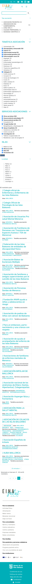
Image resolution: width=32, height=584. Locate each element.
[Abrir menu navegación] (26, 7)
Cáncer (5, 320)
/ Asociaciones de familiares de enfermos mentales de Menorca (15, 358)
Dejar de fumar (7, 519)
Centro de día (7, 267)
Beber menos (7, 513)
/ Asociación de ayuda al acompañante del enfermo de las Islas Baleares (16, 341)
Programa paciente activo (11, 547)
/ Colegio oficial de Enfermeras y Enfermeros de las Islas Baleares (15, 192)
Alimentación (7, 511)
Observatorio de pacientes (11, 545)
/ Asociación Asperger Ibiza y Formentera (16, 397)
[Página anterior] (10, 478)
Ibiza (7, 402)
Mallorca (9, 198)
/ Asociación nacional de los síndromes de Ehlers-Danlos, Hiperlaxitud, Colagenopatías (15, 385)
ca (14, 2)
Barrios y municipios (9, 524)
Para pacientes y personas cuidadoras (15, 542)
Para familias (7, 539)
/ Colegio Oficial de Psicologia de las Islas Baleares (12, 205)
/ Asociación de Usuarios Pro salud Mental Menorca (15, 217)
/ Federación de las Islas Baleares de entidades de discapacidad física (14, 246)
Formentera (19, 428)
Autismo (5, 240)
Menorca (9, 222)
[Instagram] (25, 2)
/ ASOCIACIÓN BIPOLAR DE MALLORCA (15, 372)
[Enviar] (28, 13)
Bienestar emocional (9, 516)
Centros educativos (9, 527)
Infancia (5, 334)
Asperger (5, 403)
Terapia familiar (19, 267)
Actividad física (7, 508)
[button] (16, 18)
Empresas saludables (9, 532)
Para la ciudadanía (8, 505)
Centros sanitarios (8, 530)
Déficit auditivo (8, 295)
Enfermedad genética (10, 447)
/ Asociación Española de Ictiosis (14, 441)
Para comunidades (8, 522)
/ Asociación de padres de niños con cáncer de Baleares (16, 314)
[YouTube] (28, 2)
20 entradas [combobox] (17, 469)
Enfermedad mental (9, 224)
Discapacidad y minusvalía (11, 255)
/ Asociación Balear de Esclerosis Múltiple (12, 260)
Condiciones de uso (16, 571)
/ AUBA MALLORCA (11, 453)
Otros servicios (8, 212)
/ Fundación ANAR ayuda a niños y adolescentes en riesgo (14, 301)
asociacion (7, 425)
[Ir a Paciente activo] (8, 7)
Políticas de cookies (16, 574)
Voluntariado (7, 309)
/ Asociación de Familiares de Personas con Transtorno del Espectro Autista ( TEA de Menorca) (16, 231)
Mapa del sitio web (16, 577)
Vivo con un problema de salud (12, 550)
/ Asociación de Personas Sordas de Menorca (14, 289)
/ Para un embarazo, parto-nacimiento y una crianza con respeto (15, 327)
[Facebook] (22, 2)
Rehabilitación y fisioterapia (12, 459)
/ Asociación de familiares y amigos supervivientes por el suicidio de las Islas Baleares (15, 276)
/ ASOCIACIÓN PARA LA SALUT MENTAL (13, 409)
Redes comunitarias (9, 535)
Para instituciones (8, 553)
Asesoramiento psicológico (12, 348)
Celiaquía (19, 435)
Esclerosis (6, 270)
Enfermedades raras (17, 392)
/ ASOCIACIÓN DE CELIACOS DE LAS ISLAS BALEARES (15, 420)
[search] (22, 7)
